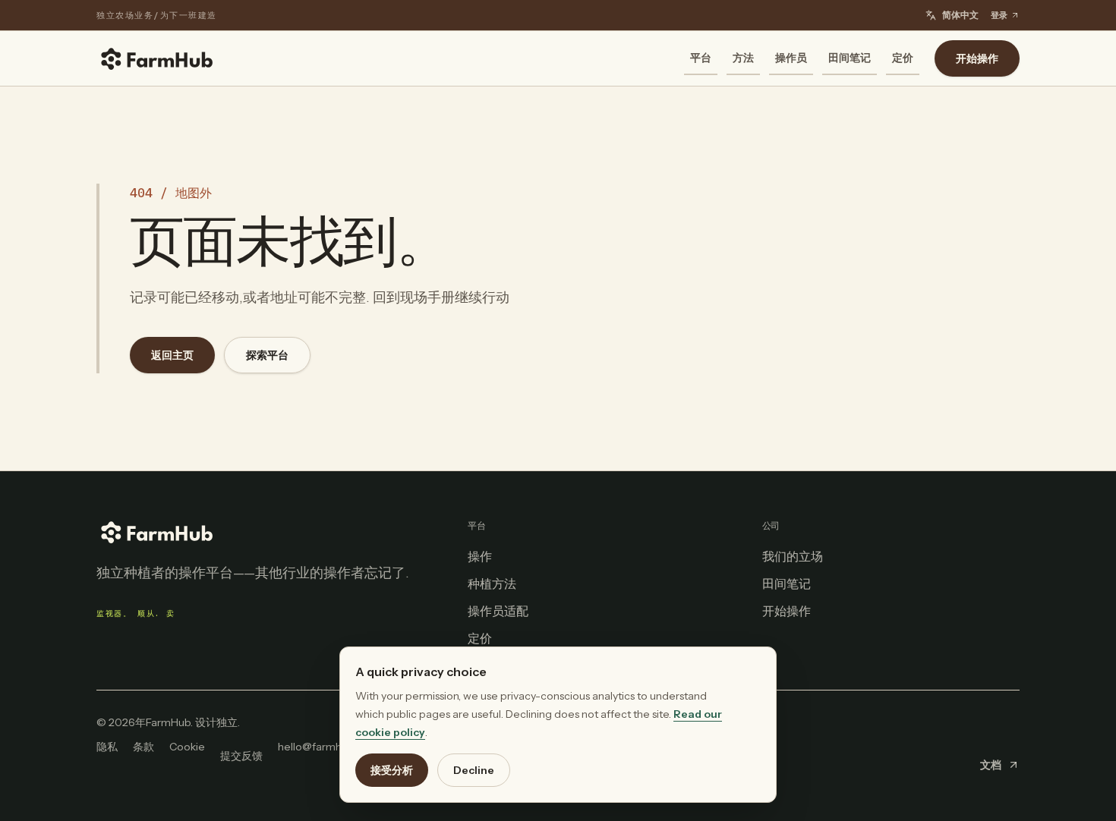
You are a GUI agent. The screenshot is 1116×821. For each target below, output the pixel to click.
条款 (143, 746)
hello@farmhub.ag (323, 746)
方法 (743, 57)
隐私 (107, 746)
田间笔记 (849, 57)
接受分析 (391, 770)
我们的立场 (792, 556)
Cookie (187, 746)
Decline (473, 770)
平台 (700, 57)
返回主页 (172, 355)
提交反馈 (241, 756)
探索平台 (267, 355)
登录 (999, 15)
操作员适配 (498, 610)
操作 (480, 556)
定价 (902, 57)
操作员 (791, 57)
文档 (990, 765)
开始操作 (977, 58)
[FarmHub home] (157, 58)
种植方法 (492, 583)
